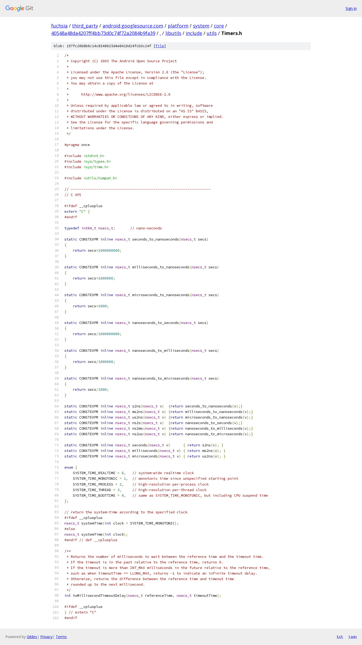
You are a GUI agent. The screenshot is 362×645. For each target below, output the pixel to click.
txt (340, 636)
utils (212, 33)
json (352, 636)
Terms (61, 636)
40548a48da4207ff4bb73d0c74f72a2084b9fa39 (103, 33)
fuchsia (59, 26)
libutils (173, 33)
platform (178, 26)
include (194, 33)
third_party (85, 26)
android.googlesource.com (133, 26)
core (219, 26)
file (160, 46)
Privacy (46, 636)
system (201, 26)
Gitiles (32, 636)
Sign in (351, 8)
